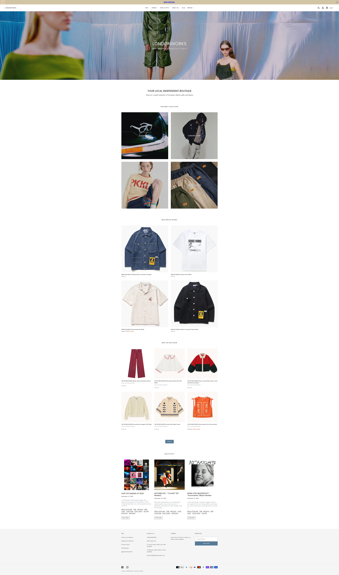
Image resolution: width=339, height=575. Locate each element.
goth (146, 509)
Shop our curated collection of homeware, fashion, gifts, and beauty (169, 95)
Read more (125, 518)
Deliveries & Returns (127, 541)
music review (138, 511)
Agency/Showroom (127, 551)
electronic (173, 511)
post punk (124, 513)
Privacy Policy (125, 544)
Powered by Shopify (138, 571)
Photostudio (125, 548)
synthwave (132, 513)
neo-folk (146, 511)
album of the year (126, 509)
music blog (129, 511)
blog (135, 509)
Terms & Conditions (127, 537)
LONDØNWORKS (10, 8)
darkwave (140, 509)
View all (169, 441)
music (123, 511)
